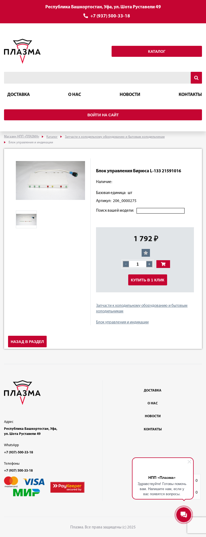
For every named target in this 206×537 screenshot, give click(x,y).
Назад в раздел (27, 342)
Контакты (190, 94)
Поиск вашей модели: (115, 211)
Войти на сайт (103, 115)
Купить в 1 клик (147, 280)
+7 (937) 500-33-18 (110, 16)
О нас (74, 94)
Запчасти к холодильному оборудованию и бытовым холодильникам (141, 309)
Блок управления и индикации (122, 322)
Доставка (18, 94)
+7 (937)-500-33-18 (18, 452)
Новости (130, 94)
